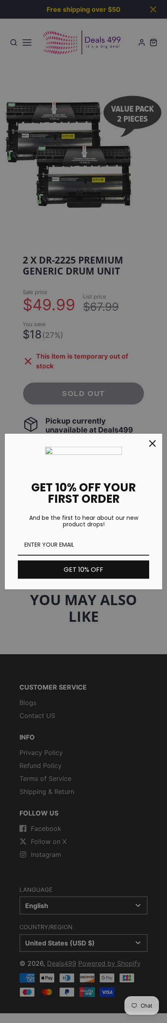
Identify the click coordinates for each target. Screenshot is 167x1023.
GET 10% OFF (83, 569)
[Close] (152, 443)
